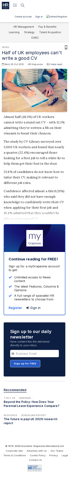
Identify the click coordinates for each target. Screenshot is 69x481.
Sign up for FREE (25, 363)
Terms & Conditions (14, 455)
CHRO (35, 37)
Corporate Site (14, 450)
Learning (14, 32)
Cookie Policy (37, 455)
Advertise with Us (37, 450)
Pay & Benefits (47, 26)
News (5, 47)
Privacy (53, 455)
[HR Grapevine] (5, 5)
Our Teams (57, 450)
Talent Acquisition (50, 32)
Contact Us (35, 459)
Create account (23, 16)
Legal (65, 455)
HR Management (23, 26)
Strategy (29, 32)
